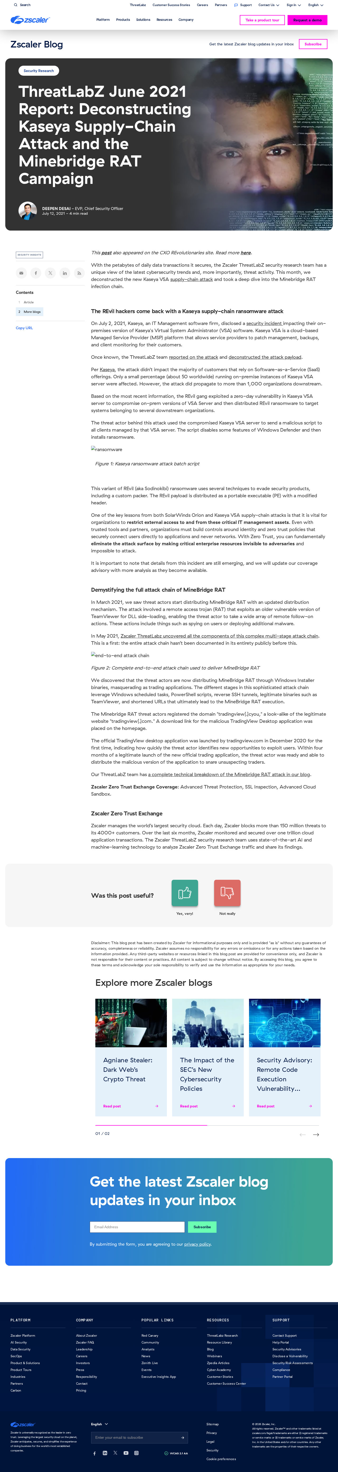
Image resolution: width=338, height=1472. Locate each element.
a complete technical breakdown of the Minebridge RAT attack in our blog (229, 774)
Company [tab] (186, 19)
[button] (185, 898)
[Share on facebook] (35, 273)
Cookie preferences (221, 1459)
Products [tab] (123, 19)
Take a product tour (262, 20)
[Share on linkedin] (65, 273)
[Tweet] (50, 273)
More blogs (32, 312)
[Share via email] (21, 273)
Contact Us (267, 5)
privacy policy (197, 1244)
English (313, 5)
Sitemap (212, 1424)
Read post (112, 1106)
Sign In (291, 5)
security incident (264, 323)
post (106, 253)
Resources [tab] (164, 19)
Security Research (39, 70)
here (246, 253)
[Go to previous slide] (316, 1134)
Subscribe (202, 1227)
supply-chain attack (191, 279)
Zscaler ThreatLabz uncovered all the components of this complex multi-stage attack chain (219, 636)
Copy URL (24, 328)
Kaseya (107, 369)
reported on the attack (193, 357)
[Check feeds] (79, 273)
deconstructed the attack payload (265, 357)
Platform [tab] (103, 19)
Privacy (211, 1433)
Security (212, 1450)
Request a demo (307, 20)
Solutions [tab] (143, 19)
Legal (210, 1442)
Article (29, 302)
